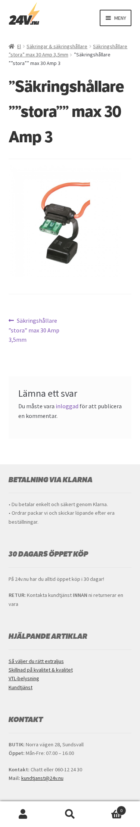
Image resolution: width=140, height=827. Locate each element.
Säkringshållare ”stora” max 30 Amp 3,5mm (34, 330)
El (19, 46)
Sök (70, 814)
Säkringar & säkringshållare (57, 46)
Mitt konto (23, 814)
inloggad (67, 406)
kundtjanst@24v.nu (42, 778)
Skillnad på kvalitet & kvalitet (41, 669)
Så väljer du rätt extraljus (36, 661)
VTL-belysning (24, 678)
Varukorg (107, 807)
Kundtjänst (20, 687)
